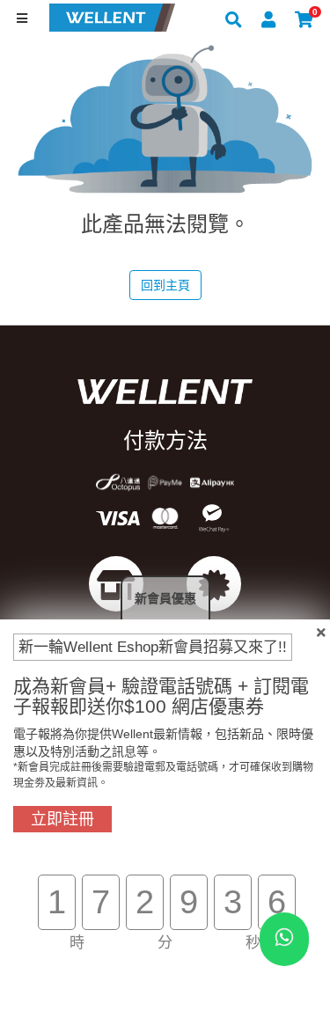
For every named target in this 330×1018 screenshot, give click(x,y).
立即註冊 (62, 819)
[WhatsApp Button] (284, 939)
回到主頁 (165, 285)
